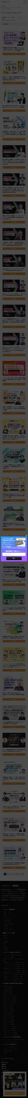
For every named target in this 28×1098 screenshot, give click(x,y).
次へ (14, 558)
